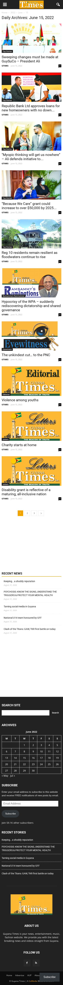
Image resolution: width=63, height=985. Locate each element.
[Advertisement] (27, 543)
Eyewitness (7, 349)
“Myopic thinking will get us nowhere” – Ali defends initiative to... (31, 157)
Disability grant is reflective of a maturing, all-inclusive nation (26, 492)
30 (33, 770)
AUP (29, 975)
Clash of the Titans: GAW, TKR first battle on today (30, 629)
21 (15, 764)
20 (6, 764)
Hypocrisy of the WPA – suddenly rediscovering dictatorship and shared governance (31, 306)
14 (15, 757)
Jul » (12, 775)
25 (49, 764)
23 (33, 764)
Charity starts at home (19, 445)
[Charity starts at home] (31, 426)
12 (57, 751)
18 (49, 757)
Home (9, 975)
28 (15, 770)
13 (6, 757)
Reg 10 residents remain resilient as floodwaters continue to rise (29, 255)
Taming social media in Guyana (20, 606)
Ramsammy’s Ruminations (13, 296)
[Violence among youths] (31, 381)
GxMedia (33, 981)
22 (24, 764)
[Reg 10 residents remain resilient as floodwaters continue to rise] (31, 233)
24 (41, 764)
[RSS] (36, 963)
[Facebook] (27, 963)
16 (33, 757)
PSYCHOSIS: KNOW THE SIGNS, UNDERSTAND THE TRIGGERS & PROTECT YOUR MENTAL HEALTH (30, 593)
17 (41, 757)
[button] (58, 4)
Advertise (19, 975)
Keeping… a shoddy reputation (19, 581)
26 (57, 764)
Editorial (6, 394)
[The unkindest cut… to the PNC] (31, 336)
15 (24, 757)
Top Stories (7, 51)
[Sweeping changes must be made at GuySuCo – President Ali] (31, 38)
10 (41, 751)
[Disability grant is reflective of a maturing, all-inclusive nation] (31, 471)
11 (49, 751)
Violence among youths (20, 400)
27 (6, 770)
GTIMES (5, 65)
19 (57, 757)
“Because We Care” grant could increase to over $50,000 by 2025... (29, 206)
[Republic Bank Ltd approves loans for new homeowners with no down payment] (31, 87)
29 (24, 770)
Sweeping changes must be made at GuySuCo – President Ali (30, 59)
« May (5, 775)
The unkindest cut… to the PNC (26, 355)
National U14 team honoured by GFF (23, 617)
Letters (5, 439)
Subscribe (10, 813)
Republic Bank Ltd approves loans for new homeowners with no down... (31, 108)
